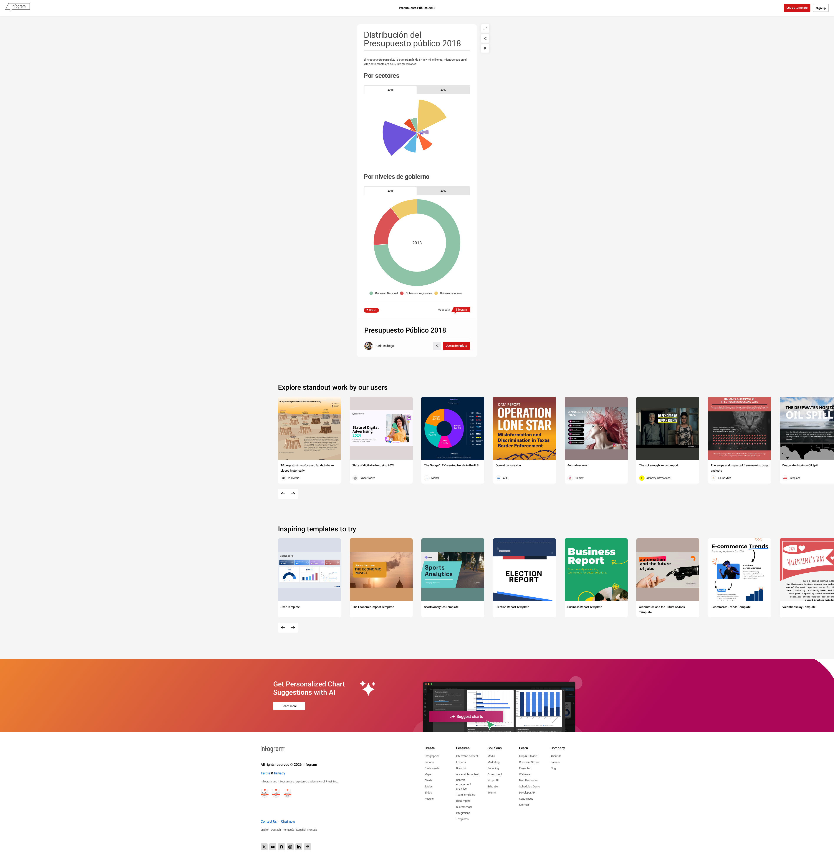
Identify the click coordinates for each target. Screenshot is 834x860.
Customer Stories (529, 762)
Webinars (524, 774)
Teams (492, 792)
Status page (526, 798)
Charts (428, 780)
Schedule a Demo (529, 786)
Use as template (797, 7)
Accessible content (467, 774)
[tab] (390, 89)
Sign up (821, 8)
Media (491, 756)
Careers (555, 762)
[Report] (485, 48)
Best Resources (528, 780)
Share (372, 310)
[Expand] (485, 28)
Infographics (432, 756)
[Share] (485, 38)
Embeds (461, 762)
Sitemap (524, 804)
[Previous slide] (283, 494)
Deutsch (276, 829)
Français (312, 829)
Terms (265, 773)
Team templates (465, 794)
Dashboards (432, 768)
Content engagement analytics (463, 784)
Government (495, 774)
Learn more (289, 706)
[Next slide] (293, 494)
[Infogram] (17, 8)
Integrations (463, 813)
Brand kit (461, 768)
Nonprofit (493, 780)
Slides (428, 792)
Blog (553, 768)
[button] (384, 293)
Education (493, 786)
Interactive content (467, 756)
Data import (463, 800)
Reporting (493, 768)
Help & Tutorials (528, 756)
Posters (429, 798)
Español (301, 829)
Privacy (279, 773)
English (265, 829)
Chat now (288, 821)
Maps (428, 774)
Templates (462, 819)
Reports (429, 762)
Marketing (493, 762)
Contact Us (269, 821)
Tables (428, 786)
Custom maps (464, 807)
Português (289, 829)
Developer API (527, 792)
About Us (556, 756)
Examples (525, 768)
